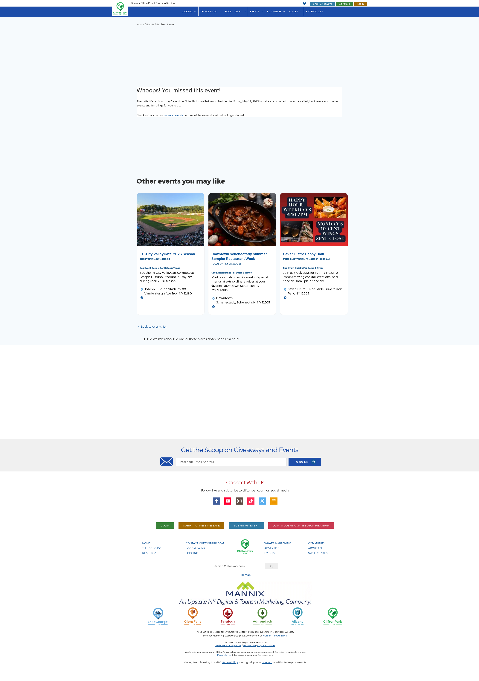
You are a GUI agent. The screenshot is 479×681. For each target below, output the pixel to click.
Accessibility (230, 662)
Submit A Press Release (201, 525)
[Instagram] (239, 501)
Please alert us (224, 655)
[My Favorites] (304, 4)
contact (267, 662)
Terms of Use (249, 645)
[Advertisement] (239, 54)
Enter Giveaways (322, 3)
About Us (315, 548)
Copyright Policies (266, 645)
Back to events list (153, 326)
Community (316, 543)
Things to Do (209, 11)
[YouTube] (227, 501)
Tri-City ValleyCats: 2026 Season (167, 254)
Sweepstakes (318, 553)
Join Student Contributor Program (301, 525)
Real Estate (150, 553)
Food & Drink (233, 11)
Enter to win (314, 11)
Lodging (187, 11)
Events (254, 11)
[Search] (271, 566)
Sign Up (302, 462)
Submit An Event (246, 525)
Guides (293, 11)
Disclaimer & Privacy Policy (228, 645)
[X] (262, 501)
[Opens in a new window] (157, 616)
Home (140, 24)
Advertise (344, 3)
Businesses (274, 11)
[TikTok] (250, 501)
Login (360, 3)
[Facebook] (216, 501)
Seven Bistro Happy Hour (303, 254)
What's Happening (277, 543)
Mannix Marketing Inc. (275, 635)
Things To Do (151, 548)
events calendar (174, 115)
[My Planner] (273, 501)
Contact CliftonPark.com (205, 543)
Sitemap (245, 574)
